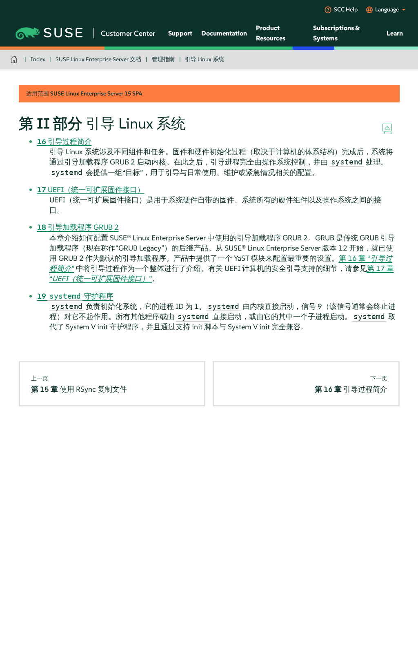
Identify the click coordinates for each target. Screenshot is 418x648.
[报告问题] (387, 129)
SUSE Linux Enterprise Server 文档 (98, 59)
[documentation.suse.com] (14, 59)
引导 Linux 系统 (204, 59)
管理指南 (163, 59)
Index (38, 59)
